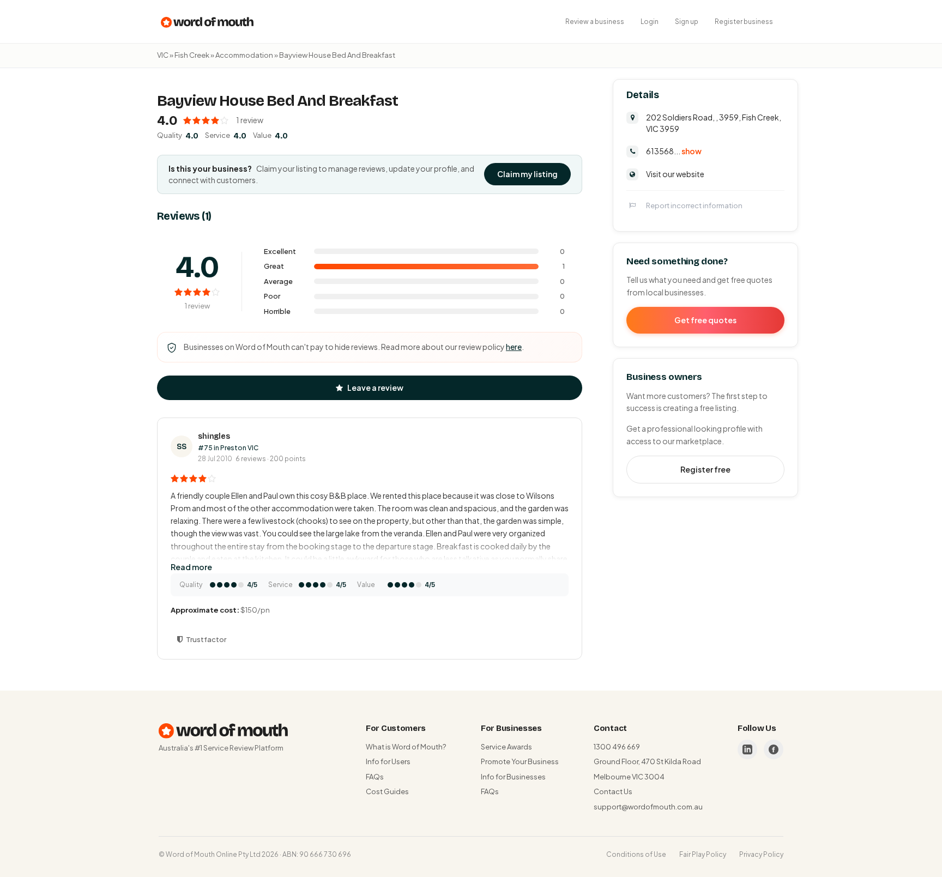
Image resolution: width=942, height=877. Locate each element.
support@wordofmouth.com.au (648, 806)
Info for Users (388, 761)
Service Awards (506, 746)
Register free (705, 469)
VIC (162, 55)
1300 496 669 (617, 746)
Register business (744, 21)
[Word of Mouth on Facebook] (773, 749)
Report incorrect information (694, 205)
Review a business (594, 21)
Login (650, 21)
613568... (674, 151)
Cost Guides (387, 791)
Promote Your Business (520, 761)
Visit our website (675, 174)
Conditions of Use (636, 854)
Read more (191, 567)
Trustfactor (206, 639)
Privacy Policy (761, 854)
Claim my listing (527, 174)
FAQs (375, 776)
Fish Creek (191, 55)
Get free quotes (705, 320)
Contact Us (613, 791)
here (514, 347)
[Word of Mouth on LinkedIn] (747, 749)
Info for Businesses (513, 776)
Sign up (686, 21)
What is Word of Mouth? (406, 746)
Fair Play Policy (702, 854)
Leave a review (375, 387)
